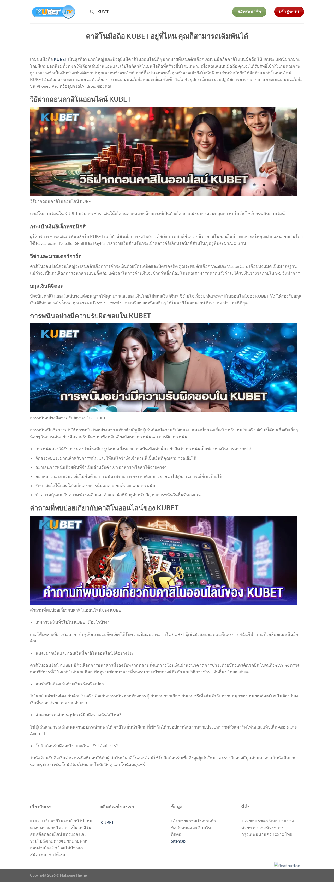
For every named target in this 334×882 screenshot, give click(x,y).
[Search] (92, 12)
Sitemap (178, 840)
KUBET (103, 12)
